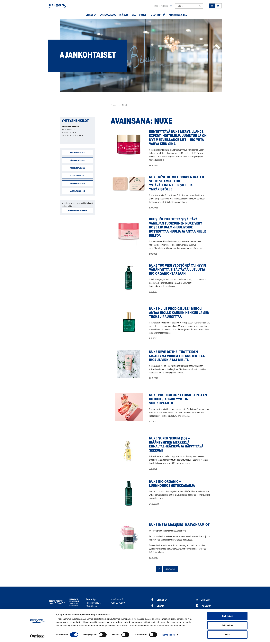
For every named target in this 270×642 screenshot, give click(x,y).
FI (212, 6)
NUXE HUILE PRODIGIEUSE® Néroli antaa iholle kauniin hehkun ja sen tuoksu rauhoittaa (179, 313)
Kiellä (227, 634)
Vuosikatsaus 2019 (77, 191)
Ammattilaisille (178, 15)
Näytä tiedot (168, 635)
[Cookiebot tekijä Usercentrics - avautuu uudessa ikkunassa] (37, 636)
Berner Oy (91, 15)
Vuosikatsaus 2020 (77, 183)
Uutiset (143, 15)
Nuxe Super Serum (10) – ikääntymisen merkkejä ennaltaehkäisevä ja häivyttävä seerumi (176, 444)
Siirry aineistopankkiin (77, 210)
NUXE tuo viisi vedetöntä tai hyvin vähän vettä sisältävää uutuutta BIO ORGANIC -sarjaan (177, 269)
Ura (134, 15)
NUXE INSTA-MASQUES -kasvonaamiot (179, 525)
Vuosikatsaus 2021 (77, 176)
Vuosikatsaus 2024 (77, 153)
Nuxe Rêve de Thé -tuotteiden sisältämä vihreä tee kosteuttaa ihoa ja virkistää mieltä (177, 356)
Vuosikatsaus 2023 (77, 160)
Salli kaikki (227, 616)
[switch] (103, 634)
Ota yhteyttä (158, 15)
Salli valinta (227, 625)
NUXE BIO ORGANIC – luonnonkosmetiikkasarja (172, 483)
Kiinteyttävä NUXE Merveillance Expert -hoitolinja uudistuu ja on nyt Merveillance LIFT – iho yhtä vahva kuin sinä (178, 137)
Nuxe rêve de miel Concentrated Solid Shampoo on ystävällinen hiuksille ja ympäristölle (176, 183)
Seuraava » (170, 569)
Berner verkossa (161, 6)
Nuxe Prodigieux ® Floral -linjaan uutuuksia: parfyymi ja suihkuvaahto (178, 399)
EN (218, 6)
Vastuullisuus (108, 15)
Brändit (123, 15)
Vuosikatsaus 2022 (77, 168)
